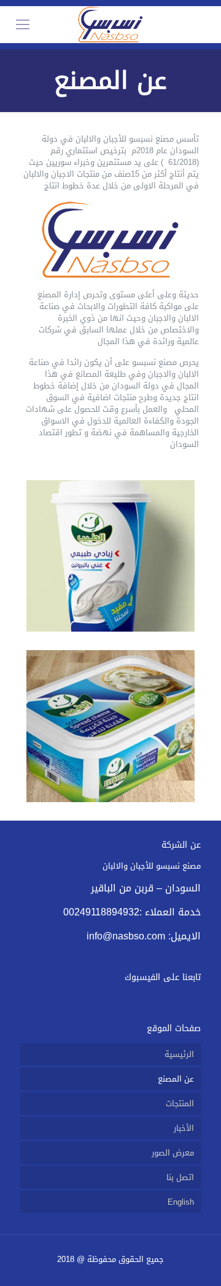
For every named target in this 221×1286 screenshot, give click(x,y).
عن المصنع (176, 1079)
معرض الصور (173, 1152)
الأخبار (184, 1128)
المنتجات (180, 1103)
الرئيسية (179, 1054)
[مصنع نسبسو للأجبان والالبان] (110, 24)
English (181, 1202)
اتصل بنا (180, 1177)
